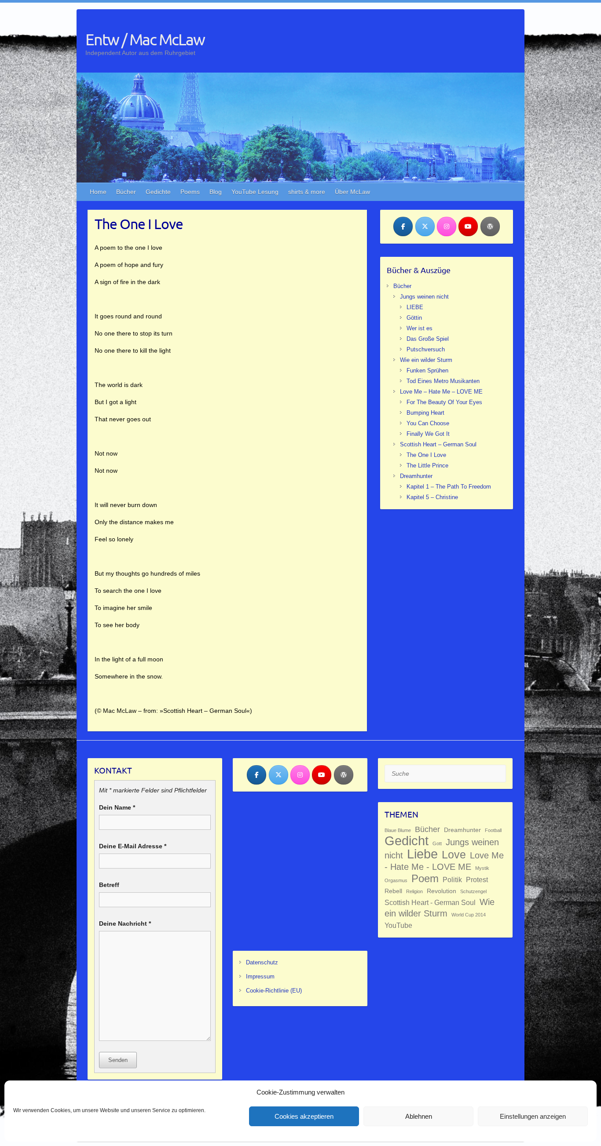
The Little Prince (427, 465)
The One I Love (426, 455)
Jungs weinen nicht (424, 296)
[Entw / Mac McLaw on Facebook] (403, 226)
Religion (414, 891)
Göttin (414, 317)
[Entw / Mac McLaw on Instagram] (446, 226)
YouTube (398, 925)
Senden (118, 1060)
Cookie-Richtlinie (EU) (274, 990)
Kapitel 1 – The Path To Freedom (449, 486)
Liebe (422, 854)
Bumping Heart (425, 412)
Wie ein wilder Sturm (426, 360)
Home (98, 191)
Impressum (260, 976)
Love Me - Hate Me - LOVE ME (444, 861)
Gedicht (407, 840)
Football (493, 830)
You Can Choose (428, 423)
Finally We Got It (428, 434)
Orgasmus (396, 880)
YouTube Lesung (255, 191)
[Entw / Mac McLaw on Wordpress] (490, 226)
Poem (425, 878)
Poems (190, 191)
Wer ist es (419, 328)
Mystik (482, 868)
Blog (215, 191)
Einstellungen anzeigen (533, 1116)
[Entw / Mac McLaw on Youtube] (468, 226)
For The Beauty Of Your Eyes (444, 402)
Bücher (126, 191)
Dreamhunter (416, 476)
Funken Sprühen (427, 370)
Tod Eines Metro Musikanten (443, 381)
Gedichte (158, 191)
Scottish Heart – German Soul (438, 444)
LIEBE (415, 307)
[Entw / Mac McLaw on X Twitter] (425, 226)
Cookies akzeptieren (304, 1116)
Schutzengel (473, 891)
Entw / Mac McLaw (145, 39)
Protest (477, 879)
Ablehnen (418, 1116)
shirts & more (306, 191)
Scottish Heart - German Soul (430, 902)
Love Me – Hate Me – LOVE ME (441, 391)
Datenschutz (262, 962)
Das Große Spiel (428, 339)
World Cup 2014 (468, 914)
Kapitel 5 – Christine (432, 497)
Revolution (441, 890)
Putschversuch (426, 349)
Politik (452, 879)
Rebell (393, 890)
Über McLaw (352, 191)
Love (454, 855)
